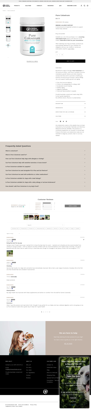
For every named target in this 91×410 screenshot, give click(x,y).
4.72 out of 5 (21, 205)
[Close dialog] (88, 359)
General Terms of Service (53, 377)
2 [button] (43, 312)
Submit (73, 398)
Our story (28, 367)
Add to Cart (70, 61)
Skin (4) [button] (55, 228)
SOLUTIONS (28, 5)
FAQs (48, 370)
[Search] (84, 5)
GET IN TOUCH (68, 343)
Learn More (71, 48)
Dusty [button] (67, 228)
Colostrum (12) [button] (15, 228)
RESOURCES (51, 5)
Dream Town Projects (17, 406)
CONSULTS (39, 5)
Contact (28, 375)
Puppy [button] (72, 228)
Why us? (28, 364)
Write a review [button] (73, 206)
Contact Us (50, 364)
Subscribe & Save (51, 367)
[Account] (81, 5)
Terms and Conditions (23, 404)
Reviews (28, 377)
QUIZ (60, 5)
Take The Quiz (73, 376)
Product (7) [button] (31, 228)
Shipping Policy (51, 375)
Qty (57, 52)
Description (59, 103)
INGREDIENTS (59, 107)
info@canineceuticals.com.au (13, 369)
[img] (10, 237)
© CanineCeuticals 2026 (11, 404)
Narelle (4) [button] (49, 228)
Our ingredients (30, 372)
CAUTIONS (58, 116)
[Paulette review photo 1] (10, 253)
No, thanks (73, 401)
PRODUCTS (17, 5)
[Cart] (87, 5)
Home (4, 10)
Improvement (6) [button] (40, 228)
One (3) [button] (61, 228)
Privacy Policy (33, 404)
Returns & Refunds (52, 372)
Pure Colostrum (11, 10)
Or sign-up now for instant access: (72, 392)
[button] (59, 22)
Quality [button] (77, 228)
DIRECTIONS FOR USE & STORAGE (65, 112)
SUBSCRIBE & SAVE (72, 5)
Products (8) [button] (24, 228)
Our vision (29, 370)
